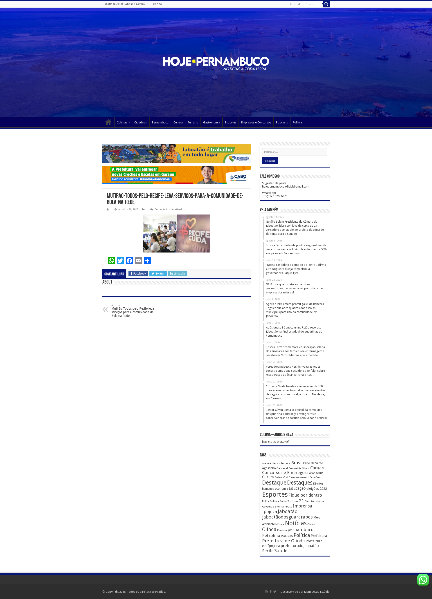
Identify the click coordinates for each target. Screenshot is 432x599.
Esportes (230, 122)
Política (297, 122)
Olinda (269, 529)
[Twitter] (299, 4)
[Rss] (291, 4)
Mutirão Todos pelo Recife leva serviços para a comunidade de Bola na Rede (132, 310)
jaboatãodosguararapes (287, 517)
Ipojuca (269, 511)
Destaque (274, 482)
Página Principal (108, 122)
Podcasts (282, 122)
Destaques (300, 482)
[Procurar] (326, 4)
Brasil (296, 462)
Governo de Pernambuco (277, 506)
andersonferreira (279, 463)
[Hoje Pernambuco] (216, 63)
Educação (297, 488)
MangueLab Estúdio (317, 591)
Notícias (296, 523)
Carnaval (282, 468)
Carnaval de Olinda (299, 468)
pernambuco (300, 529)
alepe (265, 463)
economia (281, 488)
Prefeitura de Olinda (283, 540)
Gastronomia (211, 122)
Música (279, 524)
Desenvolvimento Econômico (306, 477)
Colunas (122, 122)
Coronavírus (315, 473)
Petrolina (271, 535)
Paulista (282, 530)
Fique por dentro (305, 495)
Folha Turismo (289, 501)
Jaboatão (287, 511)
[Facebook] (295, 4)
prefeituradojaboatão (300, 545)
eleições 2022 (316, 489)
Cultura (178, 122)
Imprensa (302, 506)
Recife (268, 550)
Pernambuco (160, 122)
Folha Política (270, 501)
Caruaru (318, 467)
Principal (157, 4)
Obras (311, 524)
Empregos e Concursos (256, 122)
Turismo (193, 122)
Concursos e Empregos (284, 472)
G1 (301, 500)
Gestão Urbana (314, 501)
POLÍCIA (287, 536)
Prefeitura (319, 536)
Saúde (281, 550)
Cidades (139, 122)
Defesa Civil (281, 477)
